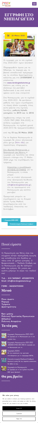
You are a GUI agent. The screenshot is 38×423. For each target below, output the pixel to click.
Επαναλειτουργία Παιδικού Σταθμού (21, 224)
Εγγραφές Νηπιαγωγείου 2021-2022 (20, 342)
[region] (19, 407)
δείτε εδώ (19, 142)
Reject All (19, 419)
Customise (19, 413)
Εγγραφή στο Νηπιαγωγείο (17, 367)
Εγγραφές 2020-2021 (11, 220)
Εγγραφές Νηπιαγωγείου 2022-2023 (21, 334)
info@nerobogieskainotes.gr (19, 185)
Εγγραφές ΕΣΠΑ (14, 351)
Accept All (19, 408)
